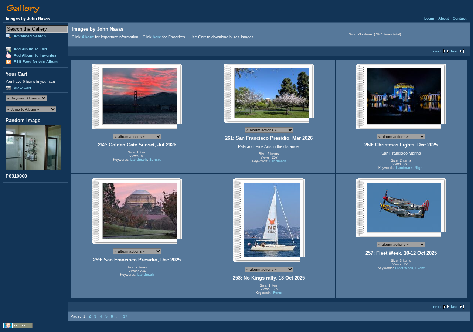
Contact (459, 18)
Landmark (138, 160)
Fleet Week (404, 268)
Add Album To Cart (30, 49)
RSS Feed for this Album (36, 62)
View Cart (22, 88)
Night (419, 168)
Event (277, 293)
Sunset (155, 160)
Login (429, 18)
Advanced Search (30, 36)
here (157, 37)
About (443, 18)
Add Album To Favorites (35, 55)
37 (125, 316)
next (437, 51)
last (454, 51)
